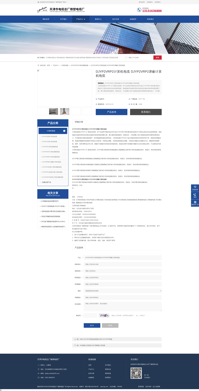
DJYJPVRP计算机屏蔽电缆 (51, 157)
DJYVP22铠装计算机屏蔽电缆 (52, 167)
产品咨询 (111, 112)
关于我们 (63, 19)
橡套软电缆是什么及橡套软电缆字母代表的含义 (53, 226)
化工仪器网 (156, 386)
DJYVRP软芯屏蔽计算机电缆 (51, 162)
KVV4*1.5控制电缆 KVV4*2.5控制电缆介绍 (53, 206)
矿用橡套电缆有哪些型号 (50, 201)
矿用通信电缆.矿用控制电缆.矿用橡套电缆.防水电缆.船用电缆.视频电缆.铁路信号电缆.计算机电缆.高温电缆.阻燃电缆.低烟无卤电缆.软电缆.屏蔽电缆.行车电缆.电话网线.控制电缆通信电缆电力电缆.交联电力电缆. (113, 57)
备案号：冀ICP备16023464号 (89, 386)
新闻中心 (98, 19)
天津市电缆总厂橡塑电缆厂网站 (56, 2)
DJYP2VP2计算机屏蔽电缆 (79, 65)
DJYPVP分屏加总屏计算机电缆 (52, 172)
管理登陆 (141, 386)
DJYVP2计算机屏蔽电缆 (50, 146)
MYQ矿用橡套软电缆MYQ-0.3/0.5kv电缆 (53, 221)
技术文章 (115, 19)
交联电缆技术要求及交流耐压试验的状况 (53, 211)
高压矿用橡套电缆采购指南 (50, 216)
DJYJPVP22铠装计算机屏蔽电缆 (52, 177)
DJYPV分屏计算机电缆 (49, 141)
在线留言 (150, 2)
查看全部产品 (46, 182)
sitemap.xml (104, 386)
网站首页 (46, 19)
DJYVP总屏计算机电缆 (49, 136)
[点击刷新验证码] (104, 315)
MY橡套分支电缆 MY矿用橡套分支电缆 (92, 345)
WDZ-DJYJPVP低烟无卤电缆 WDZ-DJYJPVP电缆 (96, 339)
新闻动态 (108, 369)
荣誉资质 (108, 373)
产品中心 (79, 19)
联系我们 (158, 2)
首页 (48, 65)
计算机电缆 (64, 65)
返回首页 (142, 2)
